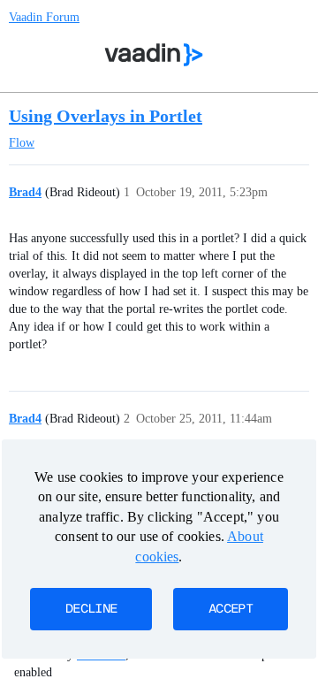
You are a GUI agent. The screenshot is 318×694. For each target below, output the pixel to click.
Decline (91, 609)
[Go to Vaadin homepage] (154, 55)
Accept (230, 609)
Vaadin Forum (44, 17)
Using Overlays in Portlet (105, 116)
